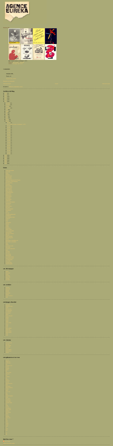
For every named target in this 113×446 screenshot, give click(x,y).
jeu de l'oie (8, 391)
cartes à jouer (8, 372)
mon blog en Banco (10, 233)
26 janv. (9, 127)
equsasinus (8, 204)
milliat (7, 321)
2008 (6, 158)
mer (6, 404)
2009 (6, 157)
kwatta (7, 318)
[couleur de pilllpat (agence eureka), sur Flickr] (15, 59)
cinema (7, 352)
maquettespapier (9, 263)
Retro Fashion (9, 185)
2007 (6, 160)
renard (7, 423)
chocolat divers (9, 310)
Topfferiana (8, 200)
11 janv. (9, 144)
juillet (7, 111)
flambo (7, 274)
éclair (7, 335)
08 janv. (9, 147)
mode (7, 405)
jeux (7, 393)
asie (6, 364)
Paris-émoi (8, 247)
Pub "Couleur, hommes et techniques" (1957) (16, 124)
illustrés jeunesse (9, 387)
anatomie (7, 287)
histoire (7, 294)
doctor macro (8, 193)
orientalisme (8, 408)
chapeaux (8, 174)
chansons (8, 373)
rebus (7, 421)
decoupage (8, 272)
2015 (6, 95)
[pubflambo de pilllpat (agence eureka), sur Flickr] (14, 43)
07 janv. (9, 148)
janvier (7, 121)
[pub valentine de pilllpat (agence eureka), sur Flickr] (26, 43)
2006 (6, 161)
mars (7, 117)
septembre (8, 108)
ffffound (7, 235)
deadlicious (8, 228)
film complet (8, 345)
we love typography (10, 230)
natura (7, 324)
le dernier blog (9, 262)
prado (7, 326)
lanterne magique (9, 395)
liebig (7, 397)
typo (7, 430)
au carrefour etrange (10, 256)
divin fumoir (8, 254)
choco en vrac (9, 309)
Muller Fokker (9, 229)
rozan (7, 333)
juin (7, 112)
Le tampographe (9, 259)
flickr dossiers (8, 177)
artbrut (7, 244)
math (7, 297)
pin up (7, 415)
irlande (7, 389)
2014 (6, 96)
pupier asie (8, 329)
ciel (6, 375)
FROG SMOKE (9, 236)
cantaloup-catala (9, 306)
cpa (6, 378)
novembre (8, 104)
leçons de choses (9, 295)
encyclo (7, 382)
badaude (7, 224)
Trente (7, 173)
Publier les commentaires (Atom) (16, 86)
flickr (7, 384)
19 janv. (9, 135)
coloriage (8, 278)
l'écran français (9, 342)
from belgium (8, 199)
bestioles (7, 368)
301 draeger (15, 63)
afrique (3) (8, 361)
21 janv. (9, 132)
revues (21, 63)
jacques (7, 317)
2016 (6, 93)
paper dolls (8, 277)
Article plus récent (7, 83)
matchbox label (9, 402)
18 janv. (9, 137)
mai (7, 114)
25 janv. (9, 129)
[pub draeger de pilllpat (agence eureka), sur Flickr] (51, 43)
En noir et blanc (9, 187)
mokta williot (8, 322)
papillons (7, 411)
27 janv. (9, 126)
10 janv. (9, 145)
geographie (8, 293)
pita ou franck (7, 441)
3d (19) (7, 360)
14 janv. (9, 140)
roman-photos (8, 349)
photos (7, 413)
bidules (7, 369)
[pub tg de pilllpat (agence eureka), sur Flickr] (50, 59)
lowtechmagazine (9, 237)
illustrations (8, 386)
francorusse (8, 313)
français (7, 291)
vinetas (7, 225)
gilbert (7, 314)
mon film (7, 344)
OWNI (7, 239)
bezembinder (8, 210)
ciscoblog (8, 251)
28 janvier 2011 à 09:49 (11, 78)
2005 (6, 163)
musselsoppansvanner (10, 217)
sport (7, 428)
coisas (7, 211)
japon (7, 250)
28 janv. (9, 122)
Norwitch (8, 252)
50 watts (7, 213)
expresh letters (9, 232)
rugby (7, 426)
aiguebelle (8, 304)
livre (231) (8, 398)
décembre (8, 103)
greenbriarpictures (9, 192)
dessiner (7, 290)
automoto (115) (9, 365)
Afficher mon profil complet (9, 443)
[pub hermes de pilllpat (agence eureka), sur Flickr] (27, 59)
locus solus (8, 261)
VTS (7, 221)
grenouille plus (9, 176)
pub (18, 63)
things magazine (9, 191)
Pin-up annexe (9, 178)
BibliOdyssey (8, 195)
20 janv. (9, 134)
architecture (8, 363)
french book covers (10, 258)
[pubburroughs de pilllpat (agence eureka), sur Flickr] (39, 59)
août (7, 109)
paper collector (9, 189)
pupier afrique (9, 328)
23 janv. (9, 130)
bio (6, 371)
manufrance (8, 400)
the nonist (8, 207)
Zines (7, 243)
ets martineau (8, 311)
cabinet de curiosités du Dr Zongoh (13, 180)
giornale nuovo (9, 188)
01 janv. (9, 153)
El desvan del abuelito (10, 202)
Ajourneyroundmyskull (10, 214)
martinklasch (8, 215)
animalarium (8, 203)
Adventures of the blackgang (12, 181)
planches (7, 416)
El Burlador (8, 198)
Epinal (7, 271)
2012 (6, 99)
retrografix (8, 184)
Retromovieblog (9, 182)
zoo (6, 432)
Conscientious (9, 196)
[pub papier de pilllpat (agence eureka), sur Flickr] (39, 43)
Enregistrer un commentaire (9, 81)
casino (7, 307)
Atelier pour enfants (10, 170)
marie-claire (8, 401)
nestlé (7, 325)
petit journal (8, 412)
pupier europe (8, 331)
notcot (7, 219)
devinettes (8, 279)
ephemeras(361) (9, 383)
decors (7, 379)
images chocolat (9, 315)
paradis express (9, 206)
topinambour (8, 222)
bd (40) (7, 367)
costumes (8, 376)
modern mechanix (9, 208)
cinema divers (8, 351)
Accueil (56, 83)
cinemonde (8, 347)
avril (7, 116)
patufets (7, 226)
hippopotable (8, 255)
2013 (6, 98)
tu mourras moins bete (10, 248)
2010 (6, 155)
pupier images (9, 332)
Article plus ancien (106, 83)
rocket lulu (8, 171)
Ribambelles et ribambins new (12, 240)
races (7, 420)
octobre (7, 106)
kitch (7, 394)
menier (7, 320)
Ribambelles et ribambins (11, 241)
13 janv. (9, 142)
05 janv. (9, 150)
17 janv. (9, 139)
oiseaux (7, 406)
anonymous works (9, 246)
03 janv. (9, 152)
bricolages (8, 275)
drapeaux (8, 380)
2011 (6, 101)
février (7, 119)
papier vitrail (8, 409)
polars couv (8, 417)
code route (8, 288)
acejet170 (8, 218)
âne (6, 434)
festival (7, 348)
